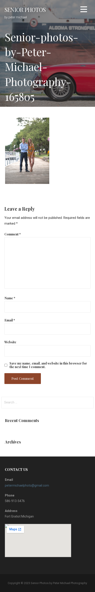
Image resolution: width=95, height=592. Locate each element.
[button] (84, 10)
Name (9, 298)
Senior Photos (25, 9)
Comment (12, 234)
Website (10, 342)
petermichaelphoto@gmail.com (27, 485)
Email (9, 320)
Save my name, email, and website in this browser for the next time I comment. (48, 365)
